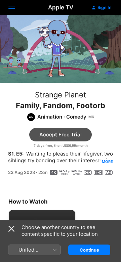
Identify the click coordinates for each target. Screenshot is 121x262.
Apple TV (60, 7)
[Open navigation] (15, 7)
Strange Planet (60, 94)
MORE (107, 161)
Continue (89, 250)
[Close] (11, 229)
